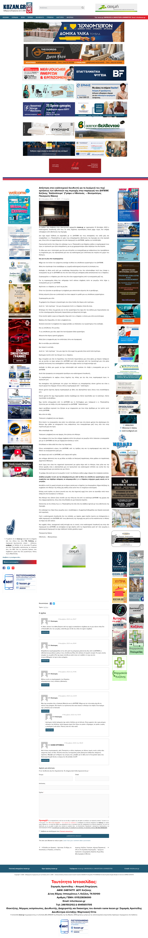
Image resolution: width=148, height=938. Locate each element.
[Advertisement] (20, 501)
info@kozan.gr (132, 868)
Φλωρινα (70, 17)
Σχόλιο (41, 792)
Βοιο (23, 17)
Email (77, 775)
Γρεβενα (50, 17)
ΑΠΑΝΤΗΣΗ (45, 632)
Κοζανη (6, 17)
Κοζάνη (46, 607)
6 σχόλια (66, 199)
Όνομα (41, 775)
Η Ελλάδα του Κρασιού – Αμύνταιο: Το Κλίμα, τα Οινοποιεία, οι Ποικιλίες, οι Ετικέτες (55, 848)
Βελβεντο (40, 17)
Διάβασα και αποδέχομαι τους (57, 831)
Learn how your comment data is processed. (77, 841)
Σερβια (30, 17)
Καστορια (60, 17)
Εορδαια (15, 17)
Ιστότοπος (42, 783)
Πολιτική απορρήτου (54, 822)
